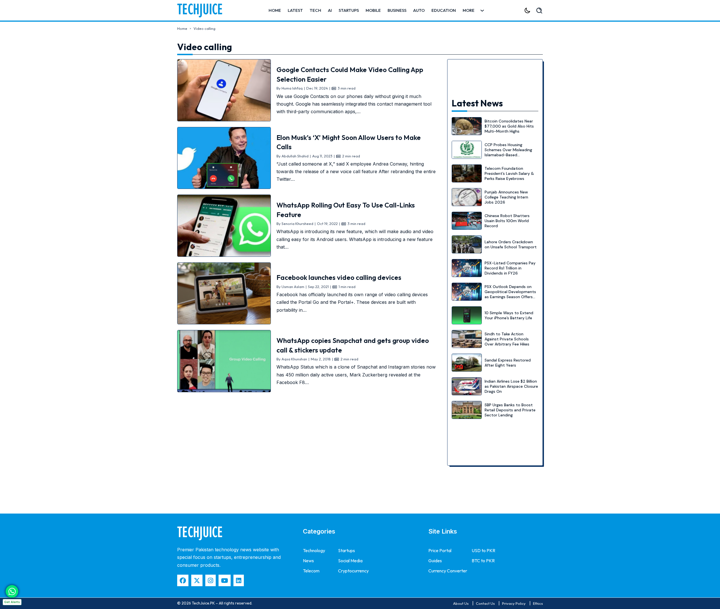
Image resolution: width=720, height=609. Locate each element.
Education (443, 10)
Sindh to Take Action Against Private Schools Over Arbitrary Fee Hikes (507, 339)
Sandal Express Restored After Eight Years (508, 363)
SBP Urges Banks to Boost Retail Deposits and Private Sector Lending (510, 410)
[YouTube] (225, 580)
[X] (196, 580)
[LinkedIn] (238, 580)
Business (397, 10)
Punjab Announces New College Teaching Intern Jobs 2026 (506, 197)
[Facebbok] (182, 580)
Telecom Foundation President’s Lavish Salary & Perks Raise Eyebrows (509, 173)
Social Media (350, 560)
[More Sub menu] (482, 10)
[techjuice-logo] (202, 10)
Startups (349, 10)
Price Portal (439, 550)
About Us (461, 603)
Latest (295, 10)
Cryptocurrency (353, 571)
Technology (314, 550)
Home (275, 10)
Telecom (311, 571)
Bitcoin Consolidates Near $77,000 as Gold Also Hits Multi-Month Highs (509, 126)
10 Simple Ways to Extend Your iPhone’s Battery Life (509, 315)
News (308, 560)
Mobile (373, 10)
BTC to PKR (483, 560)
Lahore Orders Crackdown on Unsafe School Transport (511, 244)
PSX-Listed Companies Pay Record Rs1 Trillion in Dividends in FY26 (510, 268)
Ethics (538, 603)
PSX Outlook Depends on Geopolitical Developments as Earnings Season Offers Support (510, 294)
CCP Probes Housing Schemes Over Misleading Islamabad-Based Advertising (508, 152)
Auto (419, 10)
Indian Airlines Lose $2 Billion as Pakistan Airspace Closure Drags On (511, 386)
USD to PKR (483, 550)
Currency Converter (447, 571)
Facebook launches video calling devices (338, 277)
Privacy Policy (514, 603)
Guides (435, 560)
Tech (315, 10)
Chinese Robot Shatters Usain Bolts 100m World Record (507, 220)
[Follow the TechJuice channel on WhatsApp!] (12, 591)
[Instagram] (210, 580)
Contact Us (485, 603)
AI (330, 10)
